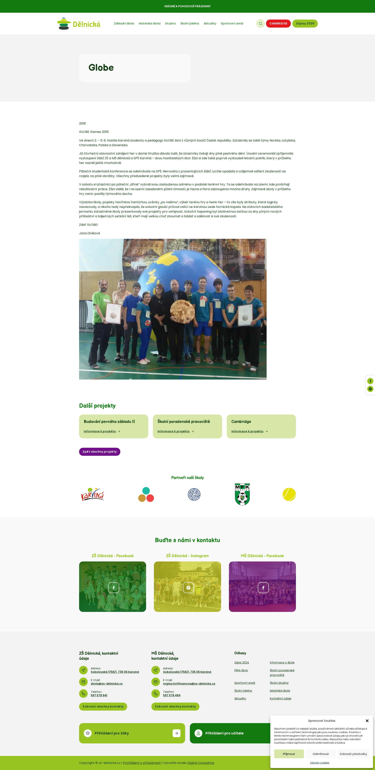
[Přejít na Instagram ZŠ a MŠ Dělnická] (187, 586)
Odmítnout (321, 754)
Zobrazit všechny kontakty (103, 706)
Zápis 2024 (241, 662)
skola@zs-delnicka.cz (107, 684)
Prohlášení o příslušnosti (142, 763)
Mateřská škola (150, 23)
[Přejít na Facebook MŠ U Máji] (262, 586)
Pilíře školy (241, 670)
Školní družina (279, 683)
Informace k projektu (100, 431)
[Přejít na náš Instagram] (370, 389)
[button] (367, 721)
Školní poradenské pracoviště (282, 672)
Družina (170, 23)
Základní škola (124, 23)
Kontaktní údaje (280, 698)
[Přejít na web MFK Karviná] (242, 494)
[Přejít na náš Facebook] (370, 381)
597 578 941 (99, 695)
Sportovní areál (232, 23)
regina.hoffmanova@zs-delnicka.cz (189, 684)
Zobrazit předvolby (353, 754)
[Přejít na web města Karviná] (92, 494)
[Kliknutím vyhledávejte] (260, 23)
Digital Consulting (201, 763)
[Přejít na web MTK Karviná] (289, 494)
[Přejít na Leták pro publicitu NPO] (146, 494)
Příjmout (289, 754)
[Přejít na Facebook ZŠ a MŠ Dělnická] (112, 586)
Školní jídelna (189, 23)
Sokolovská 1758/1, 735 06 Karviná (115, 672)
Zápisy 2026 (305, 23)
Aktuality (210, 23)
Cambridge (278, 23)
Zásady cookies (319, 762)
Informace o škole (282, 662)
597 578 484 (171, 695)
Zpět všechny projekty (100, 452)
